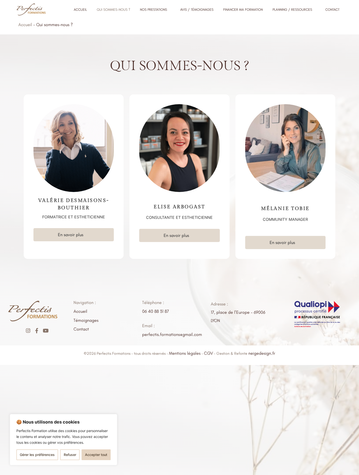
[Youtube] (45, 330)
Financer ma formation (243, 10)
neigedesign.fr (261, 353)
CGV (208, 353)
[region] (63, 439)
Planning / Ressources (292, 10)
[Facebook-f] (36, 330)
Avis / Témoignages (196, 10)
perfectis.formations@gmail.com (172, 334)
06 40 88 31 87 (155, 311)
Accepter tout (96, 455)
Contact (332, 10)
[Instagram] (28, 330)
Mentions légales (185, 353)
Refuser (70, 455)
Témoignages (86, 320)
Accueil (80, 10)
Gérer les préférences (37, 455)
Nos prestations (153, 10)
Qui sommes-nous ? (113, 10)
